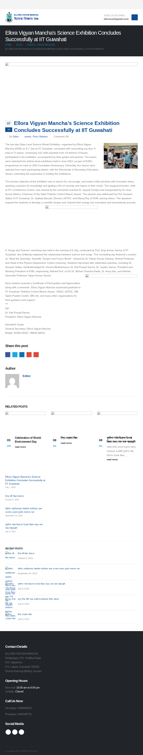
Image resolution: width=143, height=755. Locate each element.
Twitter (14, 354)
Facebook (7, 354)
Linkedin (21, 732)
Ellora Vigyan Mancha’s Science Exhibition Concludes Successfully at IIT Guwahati (25, 480)
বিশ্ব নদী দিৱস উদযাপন (14, 496)
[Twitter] (129, 4)
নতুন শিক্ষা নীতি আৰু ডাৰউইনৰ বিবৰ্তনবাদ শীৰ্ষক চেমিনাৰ (38, 599)
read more (21, 447)
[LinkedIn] (135, 4)
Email (36, 354)
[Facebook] (123, 4)
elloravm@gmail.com (116, 19)
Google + (29, 354)
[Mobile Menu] (134, 17)
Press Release (40, 136)
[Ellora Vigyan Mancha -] (22, 17)
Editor (16, 136)
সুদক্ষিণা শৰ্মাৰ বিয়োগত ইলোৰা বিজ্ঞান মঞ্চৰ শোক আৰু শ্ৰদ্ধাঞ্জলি (41, 584)
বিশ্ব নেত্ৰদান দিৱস (69, 437)
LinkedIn (21, 354)
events (28, 136)
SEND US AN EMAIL (114, 15)
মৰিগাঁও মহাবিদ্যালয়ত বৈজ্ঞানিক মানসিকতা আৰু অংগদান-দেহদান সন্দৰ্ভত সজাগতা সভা (49, 568)
